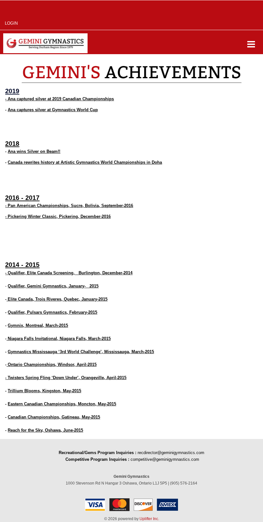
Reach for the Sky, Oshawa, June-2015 (45, 430)
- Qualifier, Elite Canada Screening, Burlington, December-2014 (68, 272)
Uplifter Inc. (149, 519)
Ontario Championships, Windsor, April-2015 (51, 364)
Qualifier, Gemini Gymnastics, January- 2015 (53, 286)
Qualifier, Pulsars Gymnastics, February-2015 (52, 312)
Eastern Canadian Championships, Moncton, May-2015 (62, 404)
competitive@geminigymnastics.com (165, 459)
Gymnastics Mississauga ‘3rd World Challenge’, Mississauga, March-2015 (81, 351)
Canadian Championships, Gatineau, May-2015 (54, 417)
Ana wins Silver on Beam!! (34, 151)
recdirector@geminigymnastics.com (171, 452)
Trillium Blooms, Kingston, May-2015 (44, 390)
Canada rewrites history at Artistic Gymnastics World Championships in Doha (85, 162)
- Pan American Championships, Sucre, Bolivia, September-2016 (69, 205)
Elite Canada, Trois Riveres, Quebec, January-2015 (56, 299)
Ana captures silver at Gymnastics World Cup (53, 109)
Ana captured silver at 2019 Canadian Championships (61, 98)
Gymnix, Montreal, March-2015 (38, 325)
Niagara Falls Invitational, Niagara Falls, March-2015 (58, 338)
